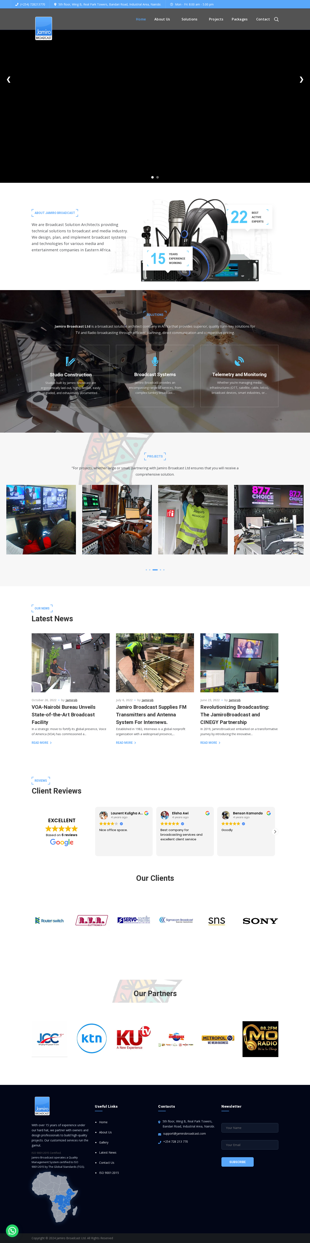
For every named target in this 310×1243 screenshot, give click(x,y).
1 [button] (146, 569)
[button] (12, 1230)
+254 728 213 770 (175, 1141)
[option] (41, 523)
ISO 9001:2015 (109, 1173)
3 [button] (153, 569)
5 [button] (163, 569)
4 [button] (158, 569)
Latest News (107, 1152)
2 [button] (149, 569)
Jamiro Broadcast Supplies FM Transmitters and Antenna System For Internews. (151, 714)
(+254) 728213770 (32, 4)
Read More (40, 742)
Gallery (103, 1142)
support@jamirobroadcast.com (184, 1133)
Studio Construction (41, 515)
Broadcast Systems (40, 510)
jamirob (71, 700)
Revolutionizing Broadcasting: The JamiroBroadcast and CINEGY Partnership (234, 714)
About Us (105, 1132)
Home (103, 1122)
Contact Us (106, 1163)
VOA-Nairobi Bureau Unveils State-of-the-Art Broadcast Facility (64, 714)
